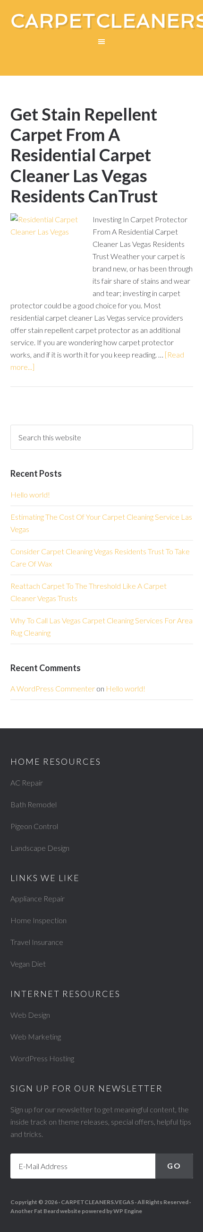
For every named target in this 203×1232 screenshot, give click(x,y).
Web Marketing (35, 1036)
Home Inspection (38, 920)
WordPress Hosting (42, 1058)
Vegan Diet (28, 963)
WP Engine (127, 1211)
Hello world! (30, 494)
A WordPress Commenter (52, 688)
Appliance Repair (37, 898)
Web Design (30, 1014)
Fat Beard (46, 1211)
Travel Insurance (36, 941)
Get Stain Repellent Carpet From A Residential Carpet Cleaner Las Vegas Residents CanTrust (84, 155)
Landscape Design (39, 847)
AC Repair (26, 782)
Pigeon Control (34, 825)
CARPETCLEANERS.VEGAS (97, 1202)
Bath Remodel (33, 804)
